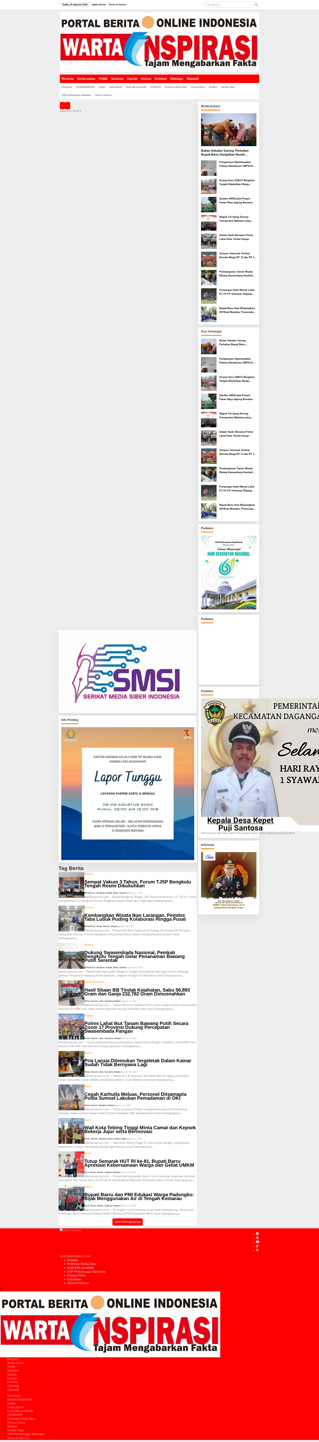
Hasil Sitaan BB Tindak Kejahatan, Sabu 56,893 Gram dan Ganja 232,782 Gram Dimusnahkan (137, 992)
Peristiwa (88, 874)
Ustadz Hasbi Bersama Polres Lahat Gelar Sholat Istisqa (236, 237)
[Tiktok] (257, 1246)
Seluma (114, 926)
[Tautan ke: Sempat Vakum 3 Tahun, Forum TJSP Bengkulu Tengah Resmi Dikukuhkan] (71, 885)
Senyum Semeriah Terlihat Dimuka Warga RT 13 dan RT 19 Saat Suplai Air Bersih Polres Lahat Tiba (237, 255)
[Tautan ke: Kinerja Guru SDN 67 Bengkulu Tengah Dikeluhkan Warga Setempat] (209, 186)
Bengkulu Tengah (104, 893)
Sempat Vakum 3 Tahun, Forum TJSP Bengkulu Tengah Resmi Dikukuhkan (137, 883)
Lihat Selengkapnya (127, 1221)
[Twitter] (257, 1238)
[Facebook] (257, 1234)
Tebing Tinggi (120, 1139)
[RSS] (257, 1250)
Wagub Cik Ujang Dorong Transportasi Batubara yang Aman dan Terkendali (235, 219)
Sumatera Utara (105, 1139)
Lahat (100, 1001)
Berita (115, 893)
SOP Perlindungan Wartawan (86, 1271)
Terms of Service (78, 1283)
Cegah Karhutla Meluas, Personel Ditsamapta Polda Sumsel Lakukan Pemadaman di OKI (135, 1096)
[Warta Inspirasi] (159, 41)
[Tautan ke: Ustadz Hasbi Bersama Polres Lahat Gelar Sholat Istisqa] (209, 241)
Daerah (122, 893)
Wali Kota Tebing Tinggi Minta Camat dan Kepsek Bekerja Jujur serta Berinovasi (140, 1129)
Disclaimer (74, 1279)
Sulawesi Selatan (112, 1172)
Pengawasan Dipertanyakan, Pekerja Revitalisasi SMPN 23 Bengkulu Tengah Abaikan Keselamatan (236, 164)
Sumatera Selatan (112, 1001)
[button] (256, 4)
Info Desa (89, 908)
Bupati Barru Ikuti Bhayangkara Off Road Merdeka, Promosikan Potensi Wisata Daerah (237, 310)
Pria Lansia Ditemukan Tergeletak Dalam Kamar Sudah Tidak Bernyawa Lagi (137, 1062)
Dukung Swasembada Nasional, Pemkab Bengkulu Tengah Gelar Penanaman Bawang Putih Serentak (134, 956)
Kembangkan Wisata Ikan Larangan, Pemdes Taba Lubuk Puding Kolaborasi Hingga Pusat (135, 917)
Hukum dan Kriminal (94, 982)
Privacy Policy (76, 1275)
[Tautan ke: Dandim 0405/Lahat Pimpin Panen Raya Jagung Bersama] (209, 204)
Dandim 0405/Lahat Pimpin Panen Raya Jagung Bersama (236, 200)
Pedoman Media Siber (82, 1263)
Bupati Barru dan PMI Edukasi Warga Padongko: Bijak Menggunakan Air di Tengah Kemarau (139, 1196)
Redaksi (72, 1260)
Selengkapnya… (164, 900)
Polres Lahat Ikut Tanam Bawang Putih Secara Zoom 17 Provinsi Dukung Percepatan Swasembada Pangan (136, 1027)
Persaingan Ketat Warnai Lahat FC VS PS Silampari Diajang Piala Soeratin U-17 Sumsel (236, 292)
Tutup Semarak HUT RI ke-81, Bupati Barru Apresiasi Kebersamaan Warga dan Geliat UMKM (139, 1163)
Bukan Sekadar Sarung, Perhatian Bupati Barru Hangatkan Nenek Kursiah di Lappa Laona (225, 153)
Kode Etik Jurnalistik (80, 1267)
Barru (86, 1172)
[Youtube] (257, 1242)
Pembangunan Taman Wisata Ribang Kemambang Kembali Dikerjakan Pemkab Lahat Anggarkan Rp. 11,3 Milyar (236, 274)
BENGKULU (89, 893)
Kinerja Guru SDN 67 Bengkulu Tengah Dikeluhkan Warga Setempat (237, 182)
